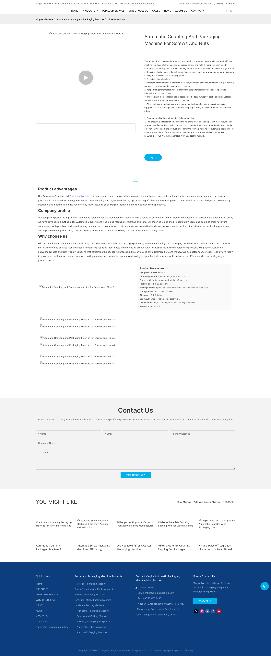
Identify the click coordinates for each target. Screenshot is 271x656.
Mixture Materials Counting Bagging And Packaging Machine (174, 547)
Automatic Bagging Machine (207, 502)
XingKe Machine (44, 19)
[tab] (135, 180)
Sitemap (189, 650)
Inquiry (153, 157)
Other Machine (184, 502)
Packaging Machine (79, 196)
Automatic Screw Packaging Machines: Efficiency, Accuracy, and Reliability (93, 547)
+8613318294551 (225, 3)
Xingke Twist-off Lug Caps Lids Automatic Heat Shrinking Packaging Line (217, 547)
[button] (203, 10)
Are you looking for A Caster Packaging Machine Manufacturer (134, 547)
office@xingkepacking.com (197, 3)
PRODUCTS (228, 502)
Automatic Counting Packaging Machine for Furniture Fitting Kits (50, 547)
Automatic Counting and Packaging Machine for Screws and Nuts (91, 19)
